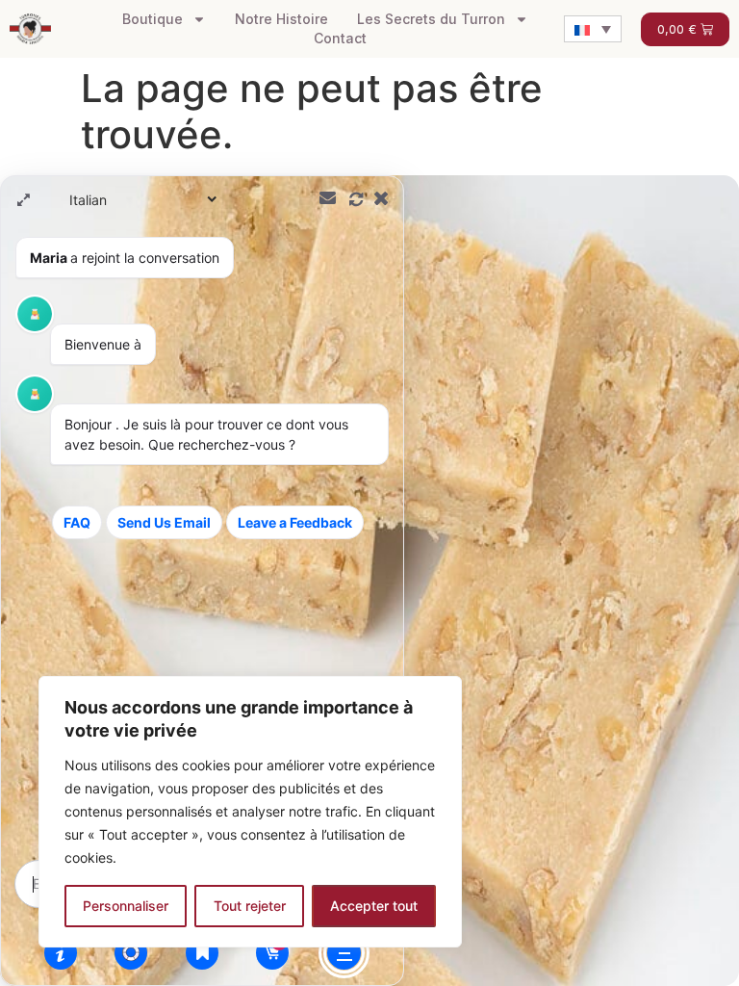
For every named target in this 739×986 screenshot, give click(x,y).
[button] (369, 580)
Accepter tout (374, 905)
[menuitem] (593, 28)
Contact (340, 38)
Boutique (152, 19)
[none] (593, 28)
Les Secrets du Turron (431, 19)
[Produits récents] (202, 952)
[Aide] (60, 952)
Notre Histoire (281, 19)
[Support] (130, 952)
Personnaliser (125, 905)
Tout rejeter (250, 905)
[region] (250, 811)
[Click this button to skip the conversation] (344, 953)
